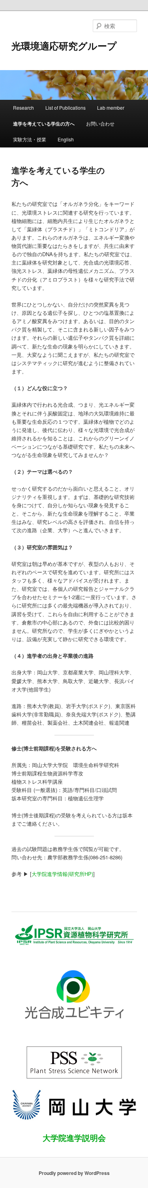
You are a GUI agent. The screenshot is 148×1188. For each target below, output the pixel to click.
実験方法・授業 (29, 139)
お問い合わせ (100, 123)
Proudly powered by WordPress (74, 1173)
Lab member (110, 107)
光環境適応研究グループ (64, 45)
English (66, 139)
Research (23, 107)
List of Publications (65, 107)
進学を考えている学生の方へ (44, 123)
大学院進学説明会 (74, 1137)
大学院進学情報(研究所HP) (62, 874)
